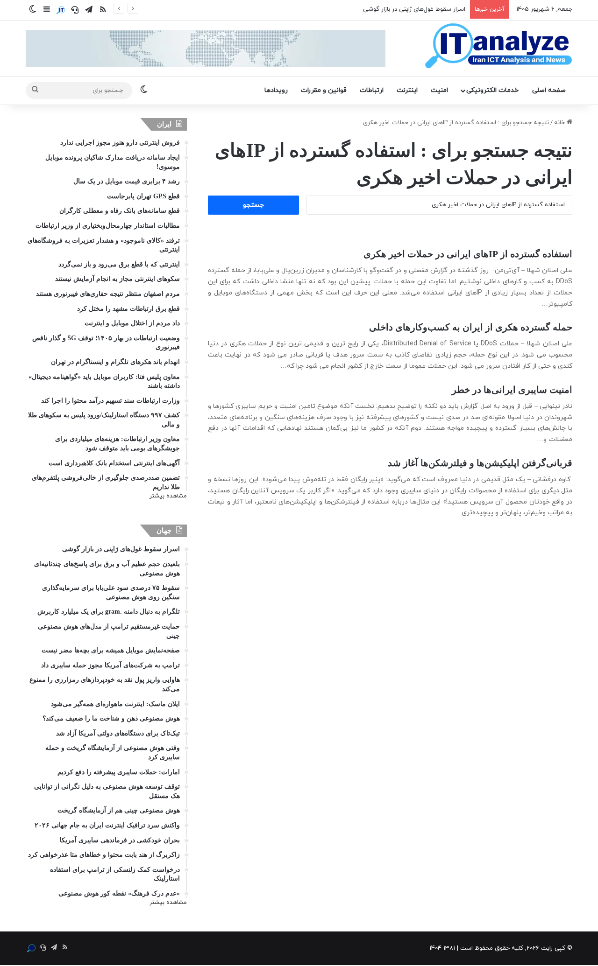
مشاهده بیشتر (168, 496)
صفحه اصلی (549, 90)
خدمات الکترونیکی (492, 90)
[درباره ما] (61, 10)
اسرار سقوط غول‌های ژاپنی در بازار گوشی (414, 9)
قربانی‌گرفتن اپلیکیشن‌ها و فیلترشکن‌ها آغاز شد (480, 463)
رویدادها (276, 90)
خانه (560, 123)
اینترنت (407, 90)
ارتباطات (372, 90)
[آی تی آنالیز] (498, 46)
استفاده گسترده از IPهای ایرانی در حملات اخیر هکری (467, 254)
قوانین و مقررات (324, 90)
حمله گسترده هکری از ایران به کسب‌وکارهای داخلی (470, 327)
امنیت (439, 90)
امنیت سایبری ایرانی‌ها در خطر (512, 390)
